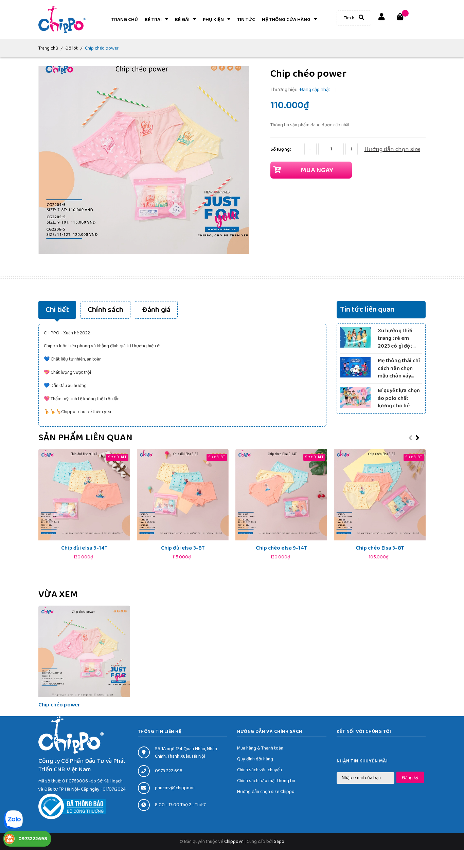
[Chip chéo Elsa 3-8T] (380, 494)
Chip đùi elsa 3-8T (183, 548)
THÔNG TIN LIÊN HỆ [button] (160, 731)
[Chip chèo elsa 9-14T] (281, 494)
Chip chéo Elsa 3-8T (380, 548)
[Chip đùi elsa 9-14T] (84, 494)
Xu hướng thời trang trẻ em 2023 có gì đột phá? (395, 342)
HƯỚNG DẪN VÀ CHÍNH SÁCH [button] (269, 731)
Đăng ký (410, 777)
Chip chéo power (59, 705)
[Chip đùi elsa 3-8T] (183, 494)
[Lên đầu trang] (449, 830)
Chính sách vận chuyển (259, 770)
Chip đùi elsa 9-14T (84, 548)
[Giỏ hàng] (400, 17)
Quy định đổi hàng (255, 759)
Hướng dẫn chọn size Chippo (266, 791)
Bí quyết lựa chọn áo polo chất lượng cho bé (399, 398)
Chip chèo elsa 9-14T (281, 548)
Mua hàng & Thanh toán (260, 748)
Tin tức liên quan (367, 309)
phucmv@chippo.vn (175, 788)
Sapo (279, 841)
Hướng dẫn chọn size (392, 149)
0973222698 (32, 839)
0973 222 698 (168, 771)
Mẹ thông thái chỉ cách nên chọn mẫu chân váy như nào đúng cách (399, 375)
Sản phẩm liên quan (85, 437)
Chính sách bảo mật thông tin (266, 780)
